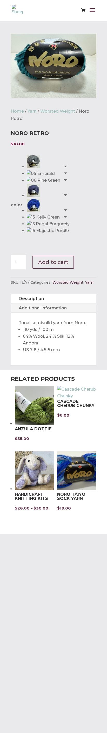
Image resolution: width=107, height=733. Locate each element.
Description (31, 298)
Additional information (43, 308)
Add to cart (53, 262)
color (16, 204)
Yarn (32, 111)
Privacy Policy (25, 597)
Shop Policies (25, 607)
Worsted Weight (57, 111)
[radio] (48, 162)
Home (17, 111)
